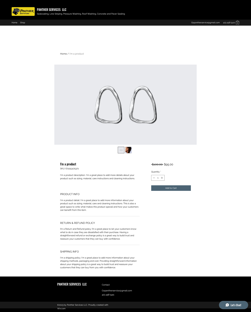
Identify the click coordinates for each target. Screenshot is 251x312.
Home (63, 53)
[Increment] (162, 178)
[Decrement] (154, 178)
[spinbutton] (157, 178)
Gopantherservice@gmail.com (205, 22)
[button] (237, 22)
